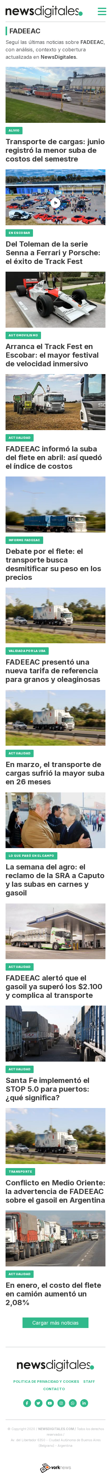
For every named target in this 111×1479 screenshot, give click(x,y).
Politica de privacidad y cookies (46, 1381)
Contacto (54, 1389)
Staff (89, 1381)
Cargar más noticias (55, 1323)
